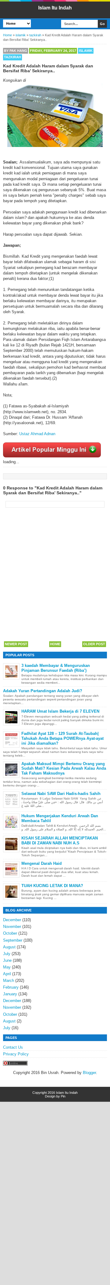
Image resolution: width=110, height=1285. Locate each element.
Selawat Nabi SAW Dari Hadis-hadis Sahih (61, 793)
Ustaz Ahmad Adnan (37, 433)
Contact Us (13, 1047)
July (6, 953)
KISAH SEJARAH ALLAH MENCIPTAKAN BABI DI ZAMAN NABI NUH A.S (59, 840)
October (10, 933)
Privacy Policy (16, 1054)
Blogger (89, 1072)
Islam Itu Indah (55, 7)
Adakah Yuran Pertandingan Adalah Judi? (42, 691)
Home (55, 644)
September (12, 940)
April (7, 974)
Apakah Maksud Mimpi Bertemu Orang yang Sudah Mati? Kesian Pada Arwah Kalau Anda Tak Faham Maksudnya (63, 768)
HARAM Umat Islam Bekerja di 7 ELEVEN (60, 711)
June (7, 960)
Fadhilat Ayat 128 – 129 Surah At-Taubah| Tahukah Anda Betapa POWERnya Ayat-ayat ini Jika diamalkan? (62, 738)
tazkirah (12, 57)
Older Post (94, 644)
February (11, 987)
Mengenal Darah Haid (41, 863)
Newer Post (16, 644)
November (12, 926)
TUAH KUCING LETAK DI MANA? (52, 885)
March (8, 980)
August (9, 947)
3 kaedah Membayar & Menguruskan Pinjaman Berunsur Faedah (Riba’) (55, 668)
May (7, 967)
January (10, 994)
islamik (86, 50)
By (15, 50)
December (12, 920)
